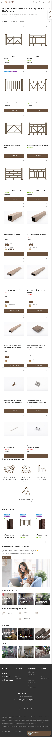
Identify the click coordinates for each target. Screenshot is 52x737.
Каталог (4, 668)
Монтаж (4, 670)
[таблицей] (49, 21)
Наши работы (6, 676)
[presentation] (1, 528)
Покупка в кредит (45, 678)
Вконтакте (20, 708)
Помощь (43, 668)
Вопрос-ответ (44, 672)
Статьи (16, 672)
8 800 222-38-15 (22, 693)
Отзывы (16, 674)
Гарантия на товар (45, 670)
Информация (32, 668)
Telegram (24, 708)
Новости (16, 670)
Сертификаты (31, 674)
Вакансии (17, 676)
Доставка (43, 674)
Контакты (30, 678)
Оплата (42, 676)
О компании (18, 668)
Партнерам (5, 673)
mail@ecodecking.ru (27, 696)
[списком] (47, 21)
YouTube (27, 708)
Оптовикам (31, 680)
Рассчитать (6, 557)
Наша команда (18, 678)
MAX (31, 708)
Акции (29, 676)
